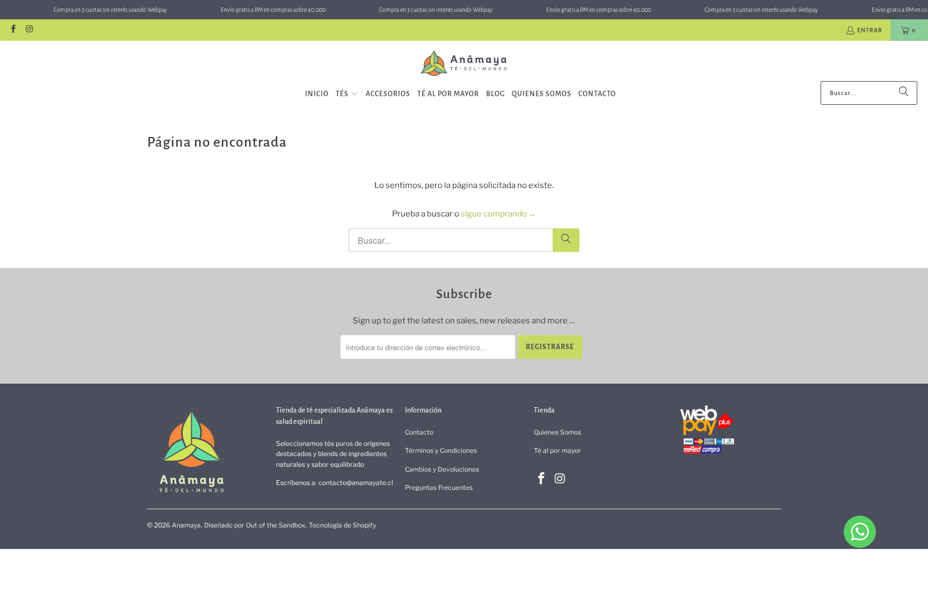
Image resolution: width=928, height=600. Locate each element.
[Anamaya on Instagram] (28, 30)
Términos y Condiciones (441, 450)
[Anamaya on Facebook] (12, 30)
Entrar (869, 30)
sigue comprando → (498, 214)
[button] (347, 94)
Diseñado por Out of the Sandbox (255, 525)
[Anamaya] (464, 63)
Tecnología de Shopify (342, 525)
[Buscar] (903, 93)
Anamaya (186, 525)
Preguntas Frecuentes (439, 487)
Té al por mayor (557, 450)
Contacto (419, 432)
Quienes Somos (557, 432)
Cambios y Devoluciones (442, 469)
